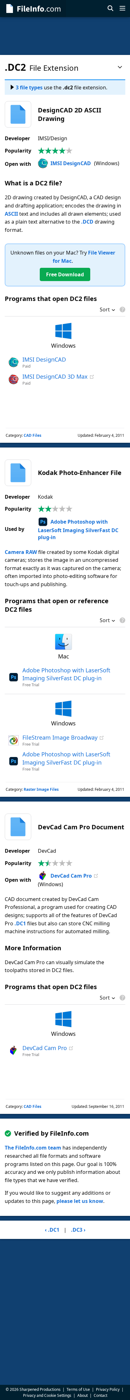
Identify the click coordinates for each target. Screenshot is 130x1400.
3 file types (29, 87)
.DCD (87, 221)
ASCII (11, 213)
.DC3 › (78, 1229)
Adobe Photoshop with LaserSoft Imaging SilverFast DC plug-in (78, 529)
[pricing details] (121, 309)
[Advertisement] (65, 36)
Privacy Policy (108, 1389)
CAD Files (32, 435)
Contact (100, 1395)
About (82, 1395)
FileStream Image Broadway (60, 737)
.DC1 (20, 923)
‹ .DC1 (52, 1229)
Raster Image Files (41, 789)
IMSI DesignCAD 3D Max (55, 376)
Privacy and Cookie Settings (47, 1395)
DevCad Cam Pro (71, 875)
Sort (105, 310)
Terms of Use (78, 1389)
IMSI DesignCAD (70, 163)
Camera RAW (21, 552)
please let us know (79, 1201)
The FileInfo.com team (33, 1147)
